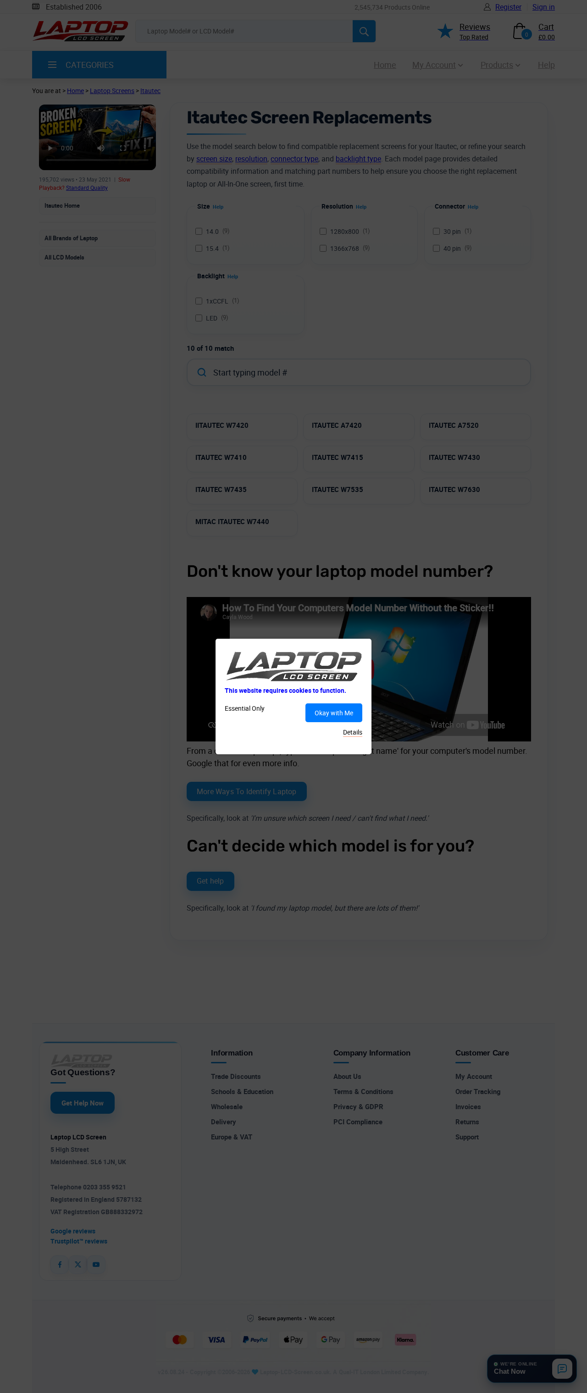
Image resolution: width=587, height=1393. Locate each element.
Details (352, 732)
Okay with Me (334, 712)
